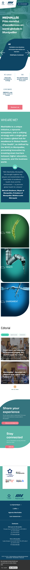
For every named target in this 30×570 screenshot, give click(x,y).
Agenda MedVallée (15, 512)
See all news (15, 389)
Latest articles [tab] (5, 334)
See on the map (15, 534)
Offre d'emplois (16, 557)
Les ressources (15, 516)
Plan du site (21, 557)
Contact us (15, 107)
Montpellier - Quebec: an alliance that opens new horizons (14, 374)
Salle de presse (9, 557)
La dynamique (15, 505)
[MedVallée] (7, 3)
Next (27, 50)
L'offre (15, 508)
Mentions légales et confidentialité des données (18, 556)
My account (23, 4)
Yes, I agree (4, 567)
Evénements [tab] (22, 334)
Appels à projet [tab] (14, 334)
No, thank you (13, 567)
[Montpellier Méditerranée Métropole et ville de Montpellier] (15, 496)
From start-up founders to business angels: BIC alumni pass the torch (14, 352)
